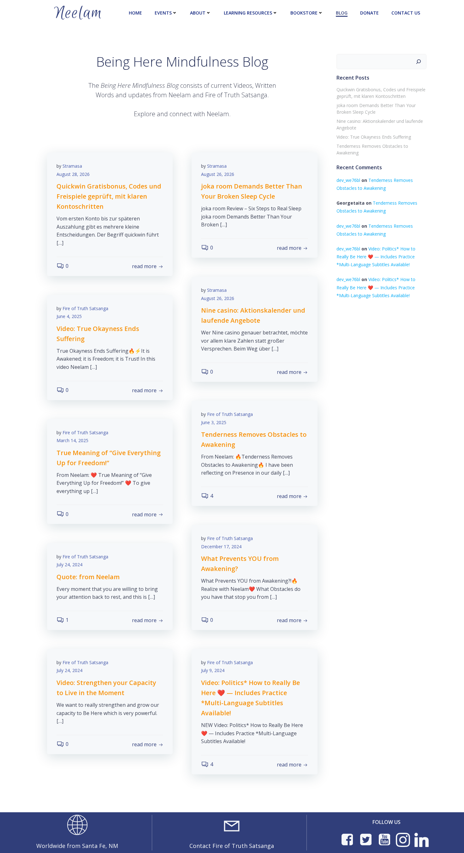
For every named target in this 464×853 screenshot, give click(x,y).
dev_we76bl (348, 180)
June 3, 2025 (213, 422)
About (197, 13)
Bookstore (304, 13)
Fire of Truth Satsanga (85, 308)
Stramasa (72, 166)
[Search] (418, 61)
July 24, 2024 (69, 565)
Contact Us (405, 13)
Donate (369, 13)
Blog (342, 13)
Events (163, 13)
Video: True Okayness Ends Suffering (373, 137)
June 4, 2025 (69, 316)
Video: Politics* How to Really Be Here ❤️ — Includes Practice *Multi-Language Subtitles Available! (375, 256)
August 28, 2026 (73, 174)
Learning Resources (248, 13)
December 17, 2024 (221, 547)
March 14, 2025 (72, 440)
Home (135, 13)
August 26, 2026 (217, 174)
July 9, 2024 (212, 670)
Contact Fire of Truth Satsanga (231, 846)
